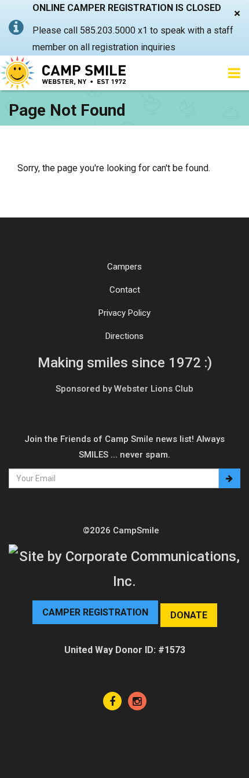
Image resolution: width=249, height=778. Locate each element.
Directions (124, 336)
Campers (124, 266)
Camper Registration (95, 612)
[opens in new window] (112, 701)
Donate (188, 615)
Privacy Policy (124, 313)
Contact (124, 290)
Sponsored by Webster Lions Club (124, 389)
